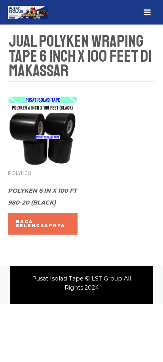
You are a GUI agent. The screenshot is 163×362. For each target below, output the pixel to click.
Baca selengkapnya (40, 224)
